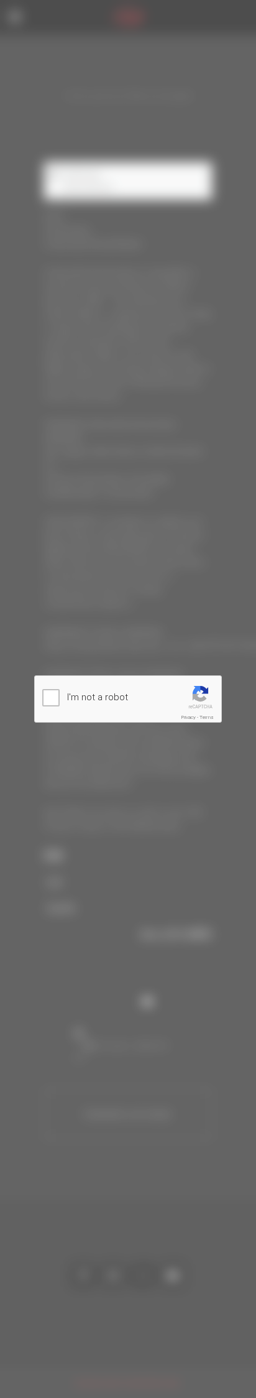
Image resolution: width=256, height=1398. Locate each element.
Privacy (188, 717)
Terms (206, 717)
